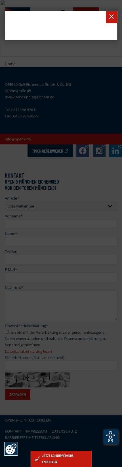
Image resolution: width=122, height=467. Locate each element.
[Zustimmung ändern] (11, 449)
